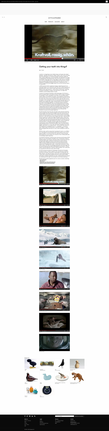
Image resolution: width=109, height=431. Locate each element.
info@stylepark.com (73, 424)
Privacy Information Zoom (44, 423)
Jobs (25, 425)
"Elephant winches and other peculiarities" (47, 163)
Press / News (26, 424)
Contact (25, 423)
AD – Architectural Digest (59, 420)
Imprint (41, 420)
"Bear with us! (42, 160)
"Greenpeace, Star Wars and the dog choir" (47, 161)
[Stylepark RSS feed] (35, 416)
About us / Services (27, 420)
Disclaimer (41, 421)
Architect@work (57, 421)
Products (50, 21)
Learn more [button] (36, 1)
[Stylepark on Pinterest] (30, 416)
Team (25, 421)
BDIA (56, 423)
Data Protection (42, 424)
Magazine (57, 21)
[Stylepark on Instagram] (27, 416)
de (2, 17)
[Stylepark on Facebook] (25, 416)
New (46, 21)
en (4, 17)
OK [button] (106, 1)
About (62, 21)
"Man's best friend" (43, 159)
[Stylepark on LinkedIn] (32, 416)
